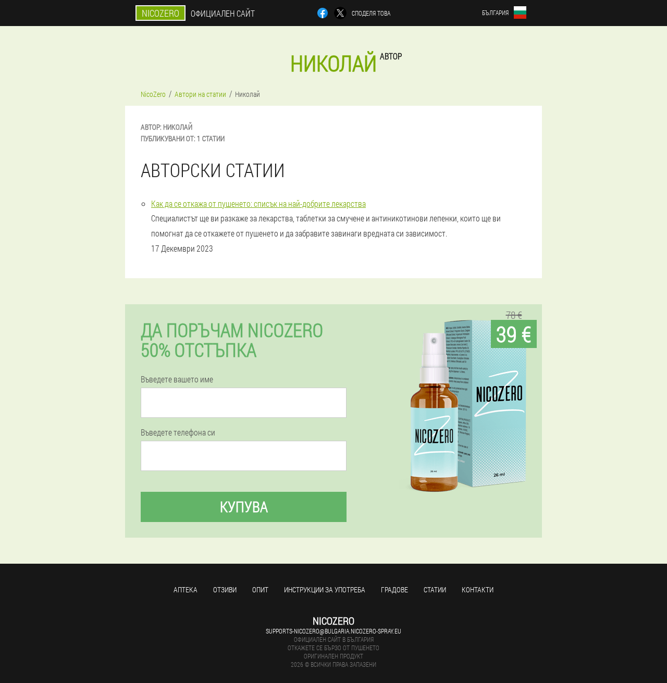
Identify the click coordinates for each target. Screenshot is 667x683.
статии (435, 589)
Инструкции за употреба (324, 589)
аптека (185, 589)
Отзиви (225, 589)
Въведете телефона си (178, 432)
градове (394, 589)
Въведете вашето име (177, 379)
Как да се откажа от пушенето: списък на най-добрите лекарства (258, 203)
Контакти (477, 589)
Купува (244, 506)
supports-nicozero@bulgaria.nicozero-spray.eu (333, 631)
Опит (260, 589)
